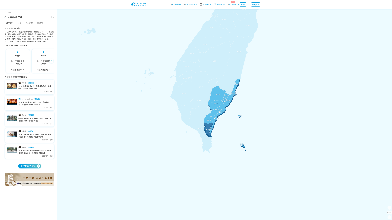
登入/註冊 (255, 4)
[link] (29, 179)
